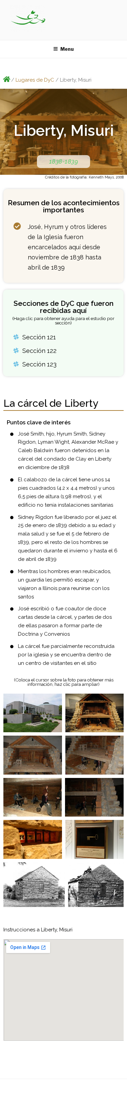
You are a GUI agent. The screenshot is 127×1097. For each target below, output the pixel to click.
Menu (67, 49)
